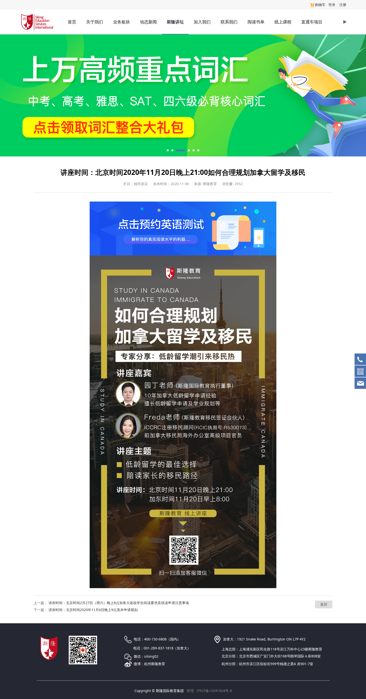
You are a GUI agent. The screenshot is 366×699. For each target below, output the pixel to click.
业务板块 (121, 22)
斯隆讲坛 (175, 22)
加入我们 (202, 22)
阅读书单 (255, 22)
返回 (323, 604)
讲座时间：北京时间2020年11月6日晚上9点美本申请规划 (93, 609)
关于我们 (94, 22)
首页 (72, 22)
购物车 (320, 4)
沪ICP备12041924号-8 (214, 690)
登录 (331, 4)
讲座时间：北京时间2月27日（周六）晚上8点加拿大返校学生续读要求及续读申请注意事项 (119, 602)
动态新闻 (148, 22)
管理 (190, 690)
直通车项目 (311, 22)
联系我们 (229, 22)
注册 (342, 4)
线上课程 (282, 22)
